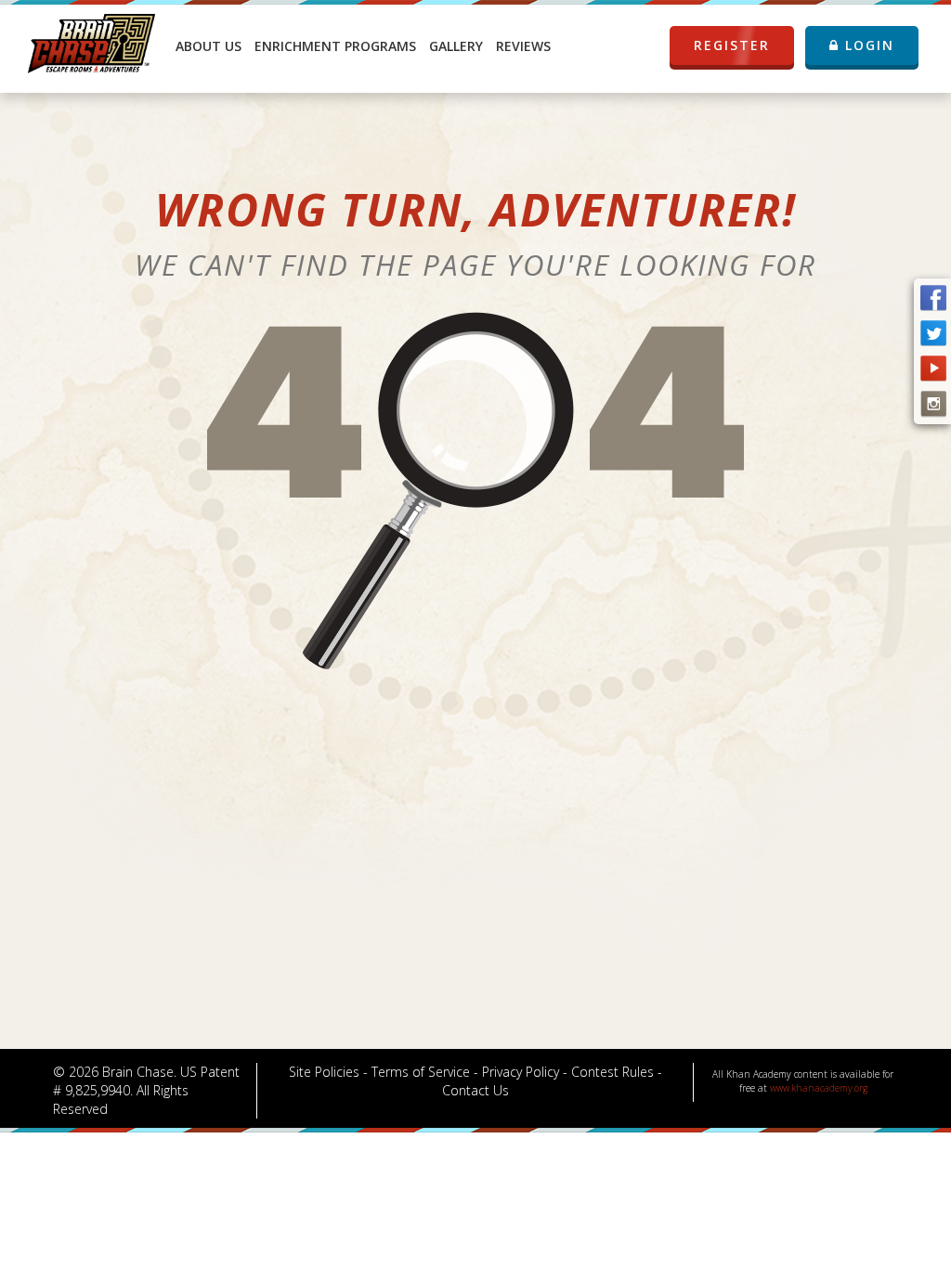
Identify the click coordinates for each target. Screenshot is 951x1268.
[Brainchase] (91, 42)
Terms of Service (420, 1071)
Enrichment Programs (335, 46)
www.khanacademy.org (818, 1087)
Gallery (456, 46)
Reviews (523, 46)
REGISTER (732, 45)
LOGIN (867, 45)
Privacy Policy (520, 1071)
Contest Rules (612, 1071)
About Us (208, 46)
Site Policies (324, 1071)
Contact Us (475, 1090)
